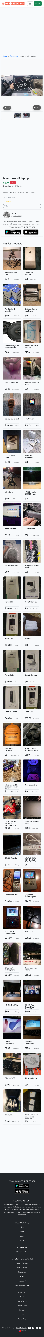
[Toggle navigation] (30, 3)
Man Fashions (22, 1268)
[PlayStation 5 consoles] (12, 295)
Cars (22, 1276)
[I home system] (32, 514)
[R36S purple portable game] (12, 917)
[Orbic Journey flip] (12, 880)
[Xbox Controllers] (32, 770)
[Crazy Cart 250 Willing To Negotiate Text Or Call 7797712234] (12, 807)
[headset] (32, 624)
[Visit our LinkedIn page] (40, 1328)
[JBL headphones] (32, 1064)
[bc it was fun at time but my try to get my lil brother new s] (32, 734)
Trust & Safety (22, 1305)
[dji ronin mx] (12, 478)
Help (22, 1297)
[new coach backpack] (12, 734)
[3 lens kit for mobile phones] (12, 954)
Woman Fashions (22, 1263)
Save (7, 206)
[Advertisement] (22, 31)
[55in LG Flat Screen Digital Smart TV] (32, 991)
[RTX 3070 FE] (12, 1064)
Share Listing (10, 197)
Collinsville (20, 193)
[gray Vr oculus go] (12, 368)
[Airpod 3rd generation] (32, 441)
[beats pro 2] (12, 1100)
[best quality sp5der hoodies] (32, 551)
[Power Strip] (12, 587)
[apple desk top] (12, 514)
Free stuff (22, 1281)
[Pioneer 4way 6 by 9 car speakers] (12, 331)
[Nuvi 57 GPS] (32, 917)
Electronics (14, 56)
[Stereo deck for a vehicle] (32, 954)
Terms (22, 1314)
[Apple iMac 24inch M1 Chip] (32, 331)
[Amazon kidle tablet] (12, 441)
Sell (22, 1227)
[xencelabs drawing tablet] (32, 807)
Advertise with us (22, 1252)
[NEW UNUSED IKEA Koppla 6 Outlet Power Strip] (32, 844)
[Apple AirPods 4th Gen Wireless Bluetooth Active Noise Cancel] (32, 1100)
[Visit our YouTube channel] (29, 1328)
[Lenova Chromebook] (12, 1027)
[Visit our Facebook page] (36, 1328)
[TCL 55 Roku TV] (12, 844)
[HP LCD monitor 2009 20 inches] (32, 478)
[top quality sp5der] (12, 551)
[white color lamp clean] (12, 258)
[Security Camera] (32, 587)
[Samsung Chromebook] (32, 1027)
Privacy (22, 1310)
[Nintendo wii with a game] (32, 368)
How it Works (22, 1301)
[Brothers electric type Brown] (32, 295)
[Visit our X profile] (33, 1328)
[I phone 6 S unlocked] (32, 258)
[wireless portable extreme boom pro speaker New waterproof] (12, 770)
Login (22, 1236)
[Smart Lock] (12, 624)
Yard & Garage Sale (22, 1285)
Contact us (22, 1319)
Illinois (13, 193)
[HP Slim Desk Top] (12, 991)
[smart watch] (32, 404)
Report (8, 202)
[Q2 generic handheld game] (32, 880)
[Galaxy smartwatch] (12, 404)
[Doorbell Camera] (12, 697)
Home (5, 56)
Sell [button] (38, 3)
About (22, 1231)
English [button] (23, 1331)
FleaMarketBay (21, 1328)
